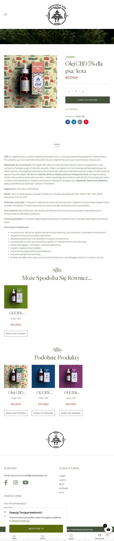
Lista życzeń (99, 538)
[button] (52, 61)
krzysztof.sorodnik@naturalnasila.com (29, 475)
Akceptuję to (36, 528)
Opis (57, 144)
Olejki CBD (80, 116)
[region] (36, 521)
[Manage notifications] (107, 535)
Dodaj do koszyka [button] (16, 334)
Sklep (14, 538)
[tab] (57, 144)
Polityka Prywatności (21, 521)
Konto (42, 538)
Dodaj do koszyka (87, 100)
